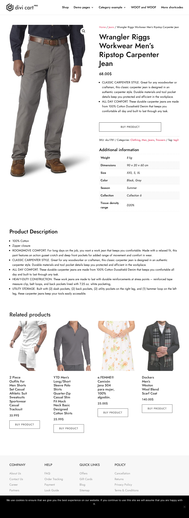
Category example (110, 7)
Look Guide (51, 490)
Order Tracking (53, 479)
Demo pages (82, 7)
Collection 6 (134, 195)
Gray (138, 180)
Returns (119, 479)
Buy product (130, 127)
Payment (49, 484)
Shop (65, 7)
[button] (83, 31)
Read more (104, 510)
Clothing (135, 140)
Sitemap (85, 490)
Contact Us (16, 479)
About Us (15, 473)
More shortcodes (172, 7)
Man (144, 140)
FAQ (47, 473)
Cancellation (122, 473)
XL (138, 173)
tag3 (175, 140)
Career (13, 484)
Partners (14, 490)
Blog (82, 484)
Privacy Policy (123, 484)
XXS (129, 173)
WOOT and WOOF (143, 7)
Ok (81, 510)
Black (130, 180)
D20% (130, 205)
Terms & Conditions (126, 490)
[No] (184, 507)
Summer (132, 188)
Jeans (111, 27)
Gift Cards (86, 479)
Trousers (160, 140)
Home (102, 27)
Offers (83, 473)
